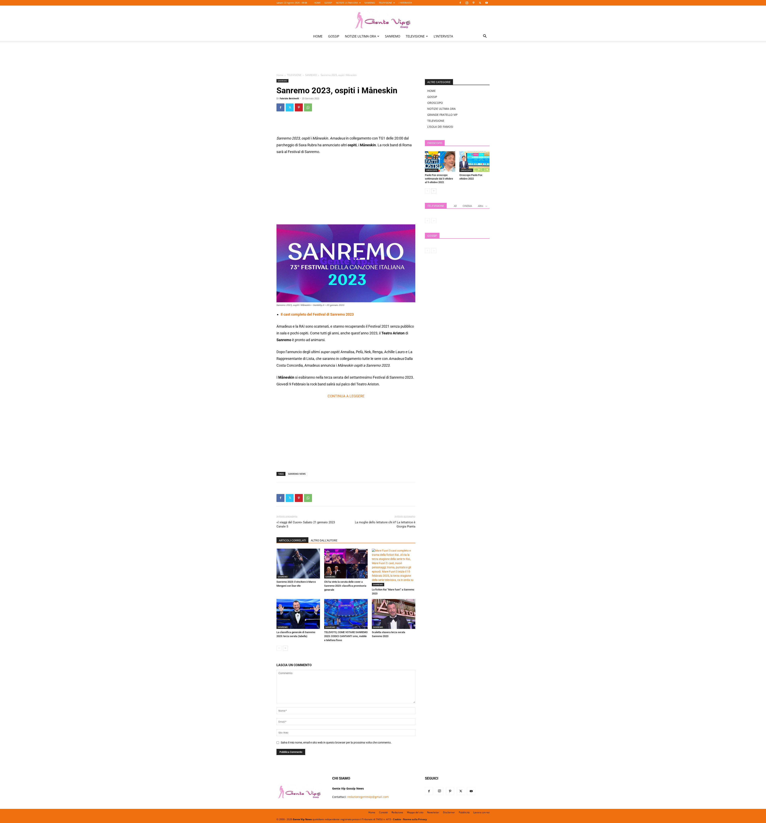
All (455, 205)
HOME (317, 2)
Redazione (397, 812)
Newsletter (433, 812)
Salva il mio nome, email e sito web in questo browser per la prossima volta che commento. (336, 742)
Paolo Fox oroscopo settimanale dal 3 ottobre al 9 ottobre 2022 (439, 179)
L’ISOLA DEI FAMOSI (440, 127)
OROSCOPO (435, 103)
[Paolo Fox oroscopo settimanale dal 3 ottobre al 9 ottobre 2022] (440, 161)
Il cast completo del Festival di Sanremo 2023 (317, 314)
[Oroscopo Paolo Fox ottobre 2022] (474, 161)
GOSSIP (328, 2)
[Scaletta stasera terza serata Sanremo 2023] (393, 614)
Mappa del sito (415, 812)
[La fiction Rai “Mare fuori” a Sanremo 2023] (393, 567)
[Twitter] (480, 3)
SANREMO (369, 2)
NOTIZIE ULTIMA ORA (347, 2)
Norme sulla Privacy (415, 819)
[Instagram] (467, 3)
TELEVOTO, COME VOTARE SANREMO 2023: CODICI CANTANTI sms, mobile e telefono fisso (346, 636)
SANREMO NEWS (297, 473)
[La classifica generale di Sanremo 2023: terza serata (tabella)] (298, 614)
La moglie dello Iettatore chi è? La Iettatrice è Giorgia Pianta (385, 524)
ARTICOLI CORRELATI (292, 540)
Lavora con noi (481, 812)
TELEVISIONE (385, 2)
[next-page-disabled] (433, 220)
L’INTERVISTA (405, 2)
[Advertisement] (383, 60)
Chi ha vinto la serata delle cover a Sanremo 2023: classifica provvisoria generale (345, 585)
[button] (485, 36)
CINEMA (467, 205)
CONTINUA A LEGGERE (346, 396)
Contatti (383, 812)
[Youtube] (487, 3)
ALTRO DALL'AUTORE (324, 540)
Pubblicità (464, 812)
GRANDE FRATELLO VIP (442, 115)
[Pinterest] (473, 3)
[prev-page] (278, 648)
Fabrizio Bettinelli (289, 98)
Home (279, 75)
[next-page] (285, 648)
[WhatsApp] (308, 107)
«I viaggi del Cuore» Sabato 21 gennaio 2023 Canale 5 (305, 524)
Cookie (397, 819)
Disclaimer (449, 812)
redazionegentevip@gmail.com (368, 797)
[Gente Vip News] (383, 18)
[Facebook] (460, 3)
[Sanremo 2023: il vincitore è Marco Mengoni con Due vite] (298, 563)
